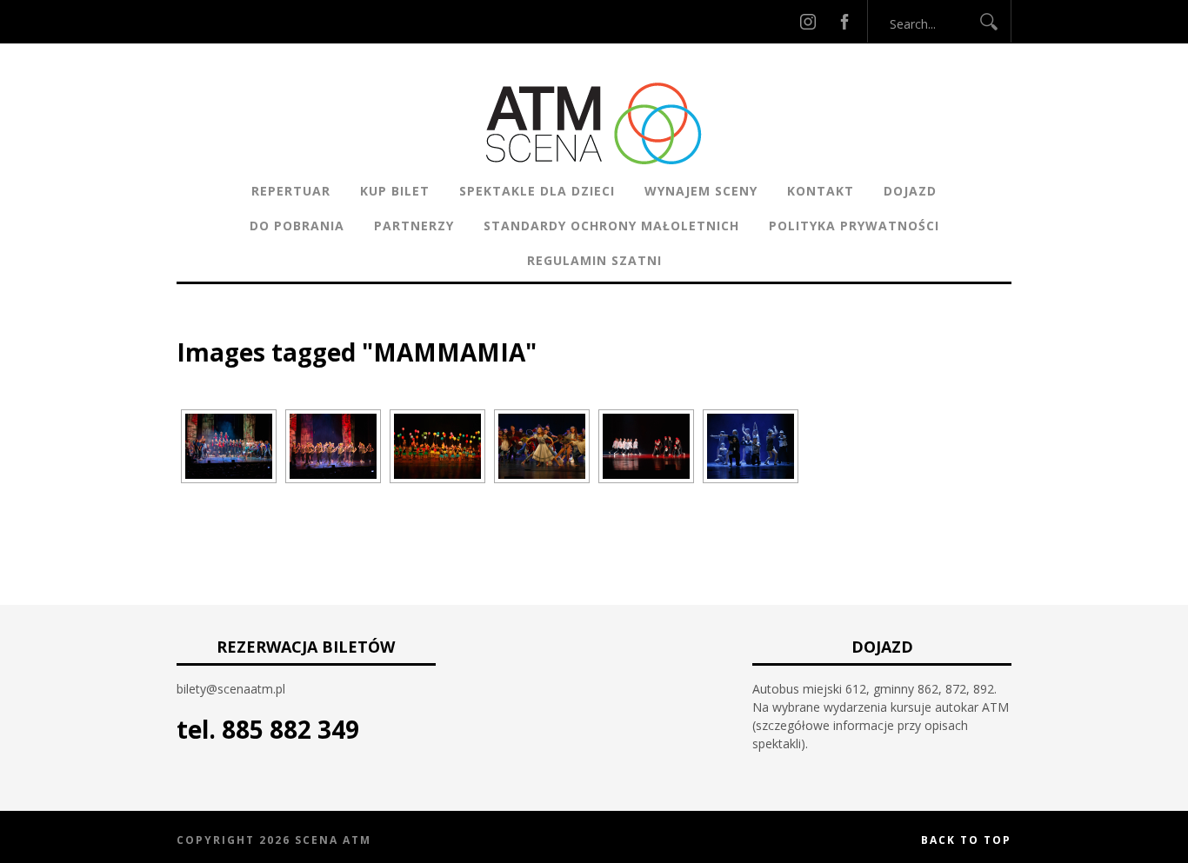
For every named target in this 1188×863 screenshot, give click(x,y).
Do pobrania (297, 225)
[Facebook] (844, 21)
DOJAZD (910, 191)
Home (194, 325)
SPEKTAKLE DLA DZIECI (537, 191)
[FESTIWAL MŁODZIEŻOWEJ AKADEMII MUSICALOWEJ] (228, 446)
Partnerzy (414, 225)
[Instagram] (808, 21)
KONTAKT (820, 191)
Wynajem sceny (701, 191)
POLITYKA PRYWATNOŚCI (854, 225)
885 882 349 (290, 729)
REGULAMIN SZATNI (594, 260)
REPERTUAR (290, 191)
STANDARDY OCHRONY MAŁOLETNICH (611, 225)
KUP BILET (395, 191)
